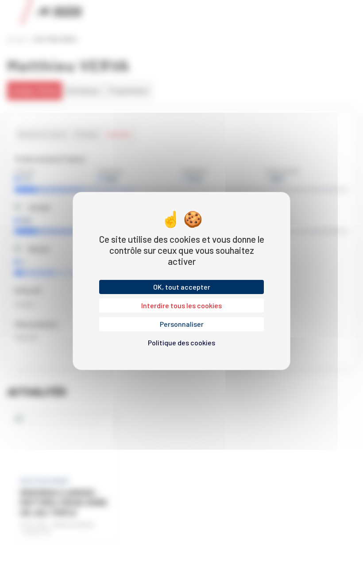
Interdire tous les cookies (181, 305)
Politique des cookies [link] (181, 342)
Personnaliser (182, 324)
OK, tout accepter (181, 287)
